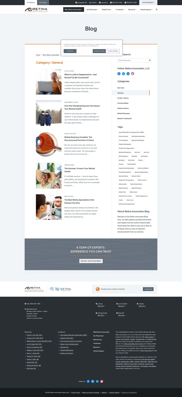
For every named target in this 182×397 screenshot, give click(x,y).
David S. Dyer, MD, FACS (34, 335)
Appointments (148, 2)
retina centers (149, 337)
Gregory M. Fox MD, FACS (35, 338)
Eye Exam (134, 156)
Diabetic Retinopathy (125, 144)
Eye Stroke (131, 160)
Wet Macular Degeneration (127, 204)
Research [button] (131, 9)
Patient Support (98, 351)
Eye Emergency (123, 156)
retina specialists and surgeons (133, 344)
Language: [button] (82, 2)
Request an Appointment (91, 261)
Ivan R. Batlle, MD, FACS (34, 344)
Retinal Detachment (136, 184)
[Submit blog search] (150, 60)
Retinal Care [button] (106, 9)
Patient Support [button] (145, 9)
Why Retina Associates (101, 332)
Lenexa (118, 339)
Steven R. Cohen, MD (33, 356)
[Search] (156, 9)
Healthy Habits (131, 164)
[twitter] (123, 73)
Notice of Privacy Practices (90, 392)
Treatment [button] (119, 9)
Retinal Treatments (124, 118)
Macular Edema (123, 176)
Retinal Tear (122, 192)
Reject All (70, 51)
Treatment (97, 343)
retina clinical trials (146, 350)
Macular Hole (64, 347)
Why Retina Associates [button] (73, 9)
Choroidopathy (123, 140)
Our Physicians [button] (91, 9)
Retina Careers (123, 108)
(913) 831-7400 (117, 2)
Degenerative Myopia (137, 140)
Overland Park (140, 339)
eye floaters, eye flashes (148, 366)
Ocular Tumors (123, 98)
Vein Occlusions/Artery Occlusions (71, 341)
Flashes (140, 160)
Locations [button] (104, 2)
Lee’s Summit (125, 339)
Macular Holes (136, 176)
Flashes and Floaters (66, 353)
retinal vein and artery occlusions (134, 364)
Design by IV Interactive (129, 392)
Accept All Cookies (99, 51)
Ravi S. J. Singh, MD (33, 353)
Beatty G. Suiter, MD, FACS (35, 350)
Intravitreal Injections (125, 172)
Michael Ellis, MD (32, 362)
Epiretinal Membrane (125, 152)
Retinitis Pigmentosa (141, 196)
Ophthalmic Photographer (126, 180)
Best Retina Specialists (138, 136)
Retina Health (123, 184)
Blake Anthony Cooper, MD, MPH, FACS (39, 341)
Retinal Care (97, 339)
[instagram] (132, 73)
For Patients (31, 2)
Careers (93, 2)
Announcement (123, 136)
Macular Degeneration (141, 172)
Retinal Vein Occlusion (125, 196)
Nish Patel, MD (31, 368)
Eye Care (120, 88)
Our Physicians (98, 336)
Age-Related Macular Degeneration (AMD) (131, 132)
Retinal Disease (123, 188)
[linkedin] (128, 73)
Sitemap (104, 392)
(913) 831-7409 (132, 2)
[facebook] (118, 73)
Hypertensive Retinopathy (126, 168)
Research (96, 347)
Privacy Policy (75, 392)
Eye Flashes (144, 156)
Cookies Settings (113, 51)
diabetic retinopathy (141, 361)
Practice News (122, 103)
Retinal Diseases (123, 113)
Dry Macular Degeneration (126, 148)
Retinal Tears (133, 192)
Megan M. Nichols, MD (34, 365)
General (120, 93)
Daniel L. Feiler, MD (33, 359)
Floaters (121, 164)
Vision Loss (130, 200)
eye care (146, 152)
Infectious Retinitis (143, 168)
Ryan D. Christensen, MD (34, 347)
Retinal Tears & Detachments (69, 344)
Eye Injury (121, 160)
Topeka (132, 339)
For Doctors (43, 2)
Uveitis (121, 200)
